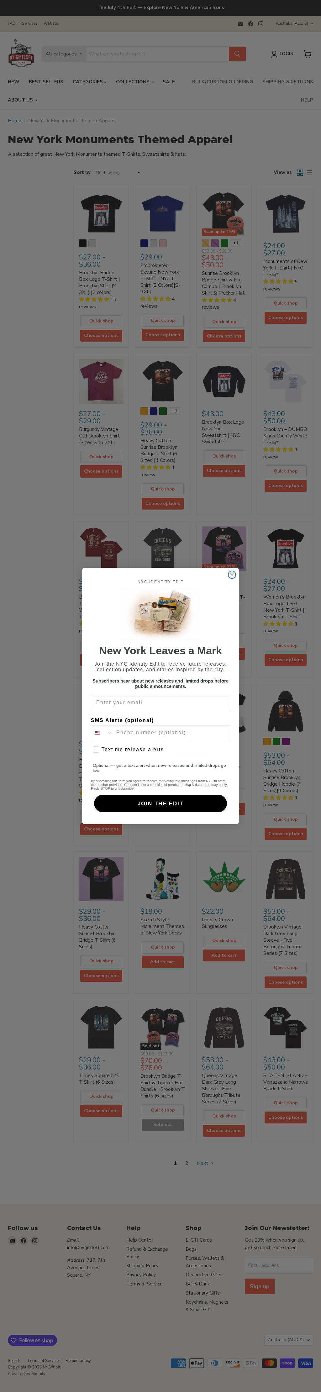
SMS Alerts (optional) (122, 720)
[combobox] (102, 732)
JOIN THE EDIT (160, 804)
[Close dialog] (232, 574)
